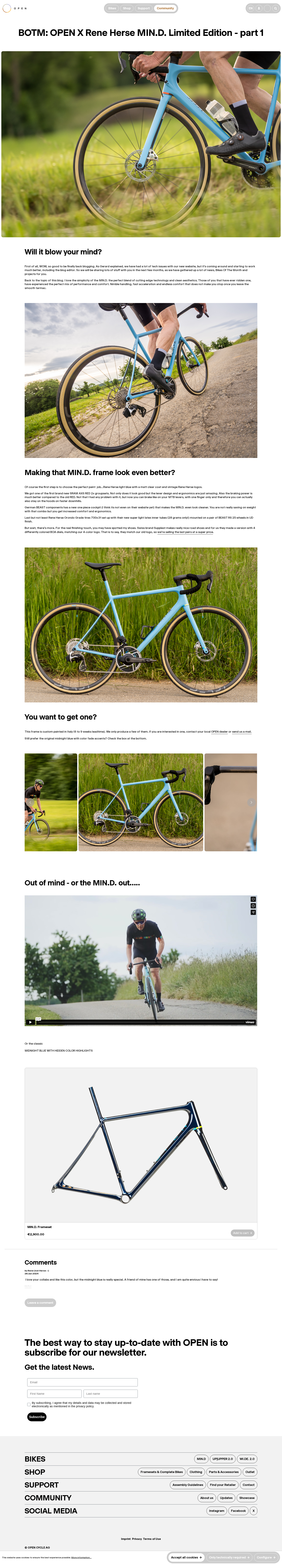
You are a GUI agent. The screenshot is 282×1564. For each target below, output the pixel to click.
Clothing (196, 1472)
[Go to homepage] (52, 8)
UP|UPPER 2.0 (223, 1459)
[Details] (141, 1145)
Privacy (137, 1539)
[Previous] (30, 802)
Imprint (126, 1539)
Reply (28, 1286)
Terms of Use (152, 1539)
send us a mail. (242, 731)
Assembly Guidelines (188, 1485)
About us (206, 1498)
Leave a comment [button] (40, 1303)
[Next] (251, 802)
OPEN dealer (219, 731)
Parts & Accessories (224, 1472)
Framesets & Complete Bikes (162, 1472)
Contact (249, 1485)
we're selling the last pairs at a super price (185, 532)
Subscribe (37, 1417)
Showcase (247, 1498)
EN (251, 8)
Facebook (238, 1511)
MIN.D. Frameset (39, 1227)
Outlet (250, 1472)
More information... (81, 1557)
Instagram (216, 1511)
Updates (226, 1498)
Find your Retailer (223, 1485)
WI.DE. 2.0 (247, 1459)
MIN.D (201, 1459)
